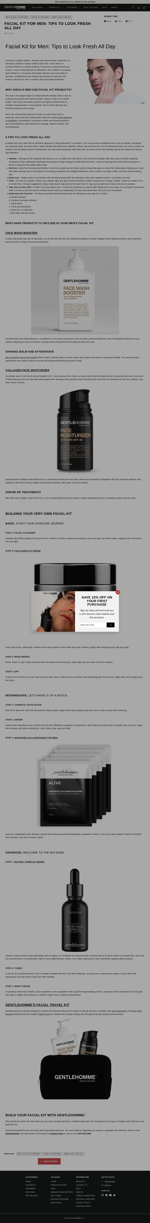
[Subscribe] (111, 625)
